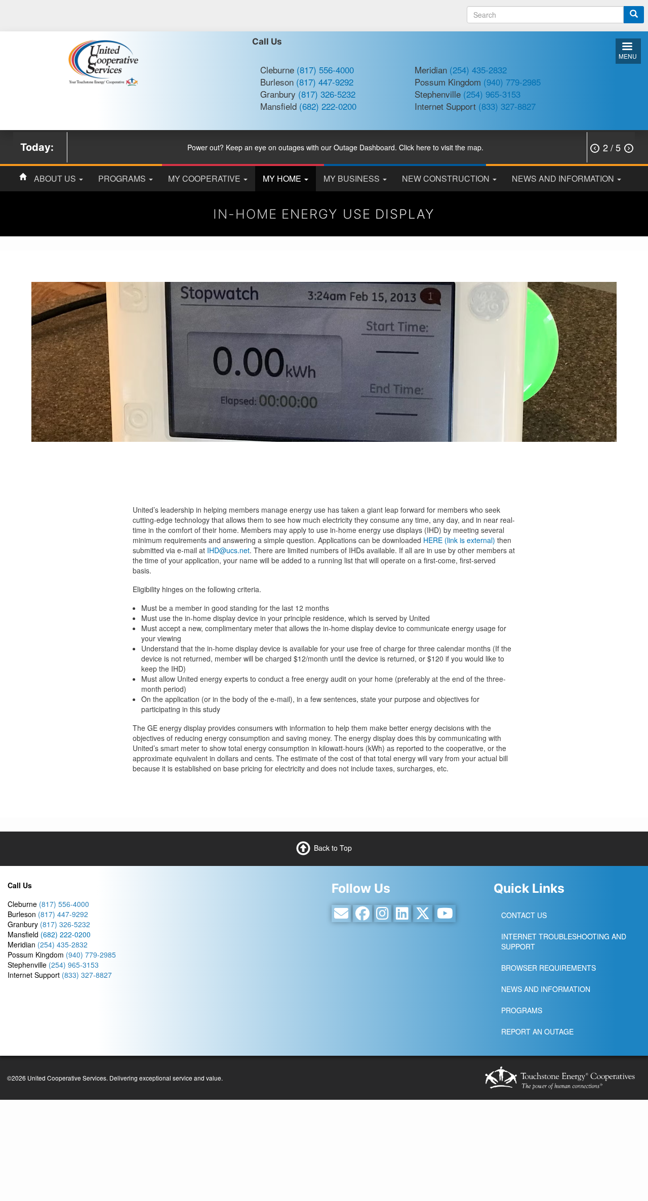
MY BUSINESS (352, 178)
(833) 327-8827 (507, 106)
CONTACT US (524, 915)
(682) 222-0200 (327, 106)
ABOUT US (56, 178)
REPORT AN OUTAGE (537, 1031)
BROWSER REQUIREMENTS (548, 968)
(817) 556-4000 (325, 69)
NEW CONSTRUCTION (447, 178)
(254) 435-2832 (478, 69)
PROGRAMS (123, 178)
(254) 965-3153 (491, 94)
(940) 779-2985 (512, 81)
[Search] (634, 14)
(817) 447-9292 (324, 81)
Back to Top (333, 847)
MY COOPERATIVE (205, 178)
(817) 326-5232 (326, 94)
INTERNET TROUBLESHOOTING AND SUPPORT (563, 941)
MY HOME (283, 178)
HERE (459, 540)
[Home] (103, 62)
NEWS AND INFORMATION (564, 178)
